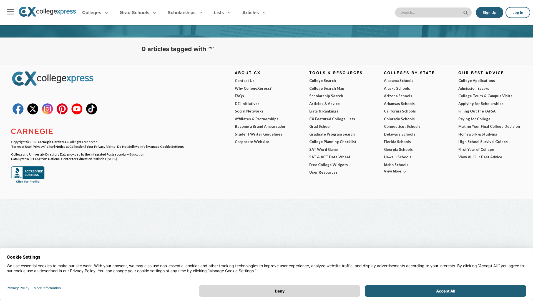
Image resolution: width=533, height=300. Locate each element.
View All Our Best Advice (480, 157)
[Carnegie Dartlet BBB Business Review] (27, 182)
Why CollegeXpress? (253, 88)
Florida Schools (397, 141)
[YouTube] (77, 113)
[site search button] (466, 12)
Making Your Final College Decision (489, 126)
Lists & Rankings (323, 111)
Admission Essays (473, 88)
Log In (517, 12)
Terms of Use (21, 146)
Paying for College (474, 119)
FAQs (239, 96)
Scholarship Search (326, 96)
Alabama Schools (398, 80)
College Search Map (326, 88)
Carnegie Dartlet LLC (53, 142)
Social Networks (249, 111)
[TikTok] (92, 113)
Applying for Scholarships (481, 103)
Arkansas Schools (399, 103)
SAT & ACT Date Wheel (329, 157)
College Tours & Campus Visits (485, 96)
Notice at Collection (70, 146)
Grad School (320, 126)
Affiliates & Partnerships (256, 119)
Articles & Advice (324, 103)
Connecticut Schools (402, 126)
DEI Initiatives (247, 103)
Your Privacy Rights (101, 146)
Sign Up (489, 12)
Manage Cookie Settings (165, 146)
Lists (219, 12)
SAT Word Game (323, 149)
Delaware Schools (399, 134)
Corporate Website (252, 141)
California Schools (400, 111)
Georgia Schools (398, 149)
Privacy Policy (43, 146)
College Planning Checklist (332, 141)
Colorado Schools (399, 119)
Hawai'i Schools (397, 157)
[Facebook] (18, 113)
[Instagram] (47, 113)
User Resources (323, 172)
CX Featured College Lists (332, 119)
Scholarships (182, 12)
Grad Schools (135, 12)
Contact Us (245, 80)
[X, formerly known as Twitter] (33, 113)
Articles (251, 12)
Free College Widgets (328, 164)
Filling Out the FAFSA (477, 111)
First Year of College (476, 149)
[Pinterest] (62, 113)
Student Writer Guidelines (258, 134)
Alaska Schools (397, 88)
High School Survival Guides (483, 141)
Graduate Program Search (332, 134)
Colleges (91, 12)
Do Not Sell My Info (131, 146)
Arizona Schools (398, 96)
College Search (322, 80)
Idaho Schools (396, 164)
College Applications (476, 80)
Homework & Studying (477, 134)
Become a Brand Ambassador (260, 126)
